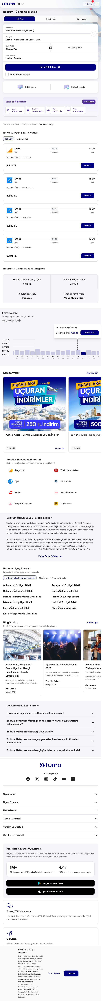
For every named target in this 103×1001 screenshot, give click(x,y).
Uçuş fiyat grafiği (10, 320)
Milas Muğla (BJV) (74, 297)
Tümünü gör (89, 101)
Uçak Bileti (15, 124)
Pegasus (27, 297)
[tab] (19, 18)
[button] (17, 352)
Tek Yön (8, 138)
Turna (5, 124)
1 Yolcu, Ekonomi (14, 58)
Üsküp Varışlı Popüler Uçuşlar (53, 578)
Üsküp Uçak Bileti (29, 124)
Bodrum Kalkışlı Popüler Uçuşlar (20, 578)
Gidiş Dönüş (22, 138)
